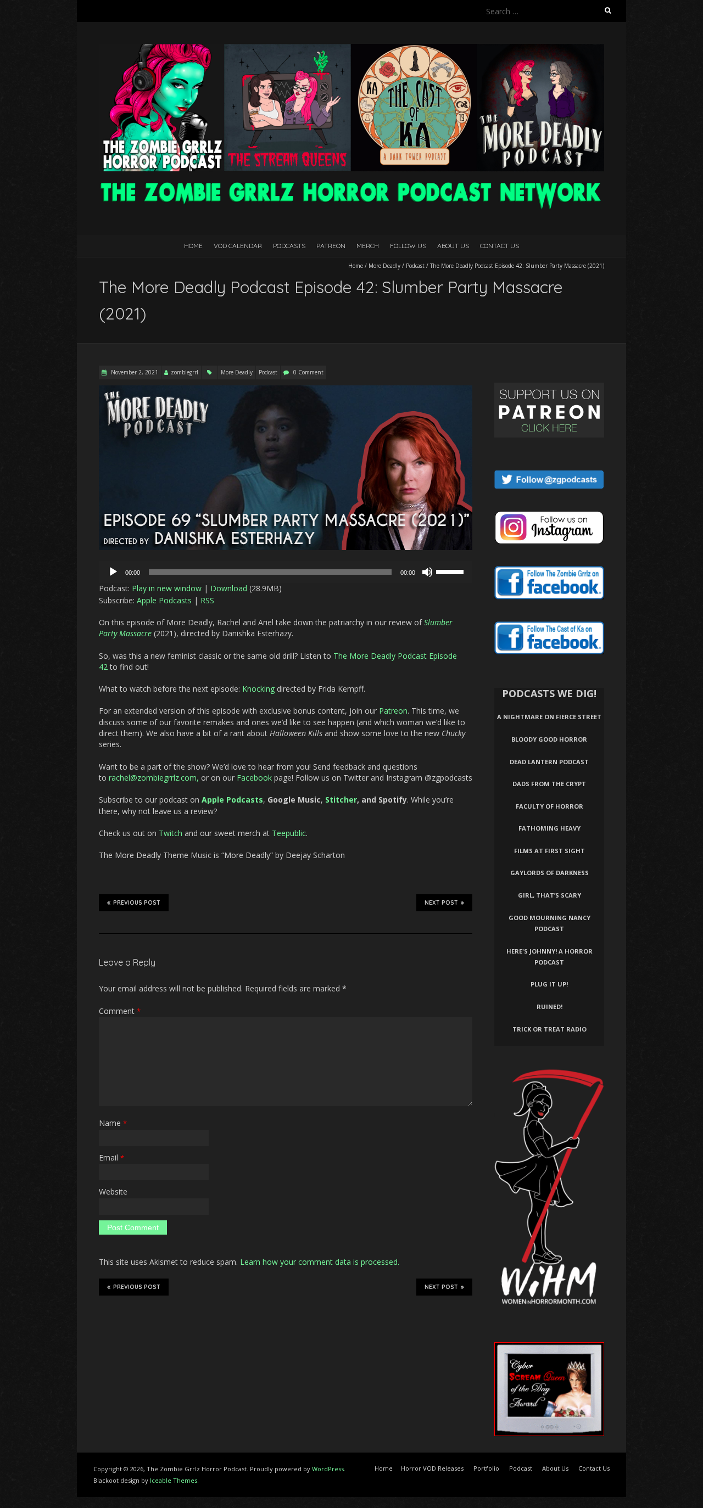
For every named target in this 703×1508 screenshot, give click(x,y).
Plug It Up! (549, 984)
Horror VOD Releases (432, 1468)
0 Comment (308, 372)
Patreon (330, 246)
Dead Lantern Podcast (549, 762)
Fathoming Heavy (549, 828)
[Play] (113, 572)
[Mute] (427, 572)
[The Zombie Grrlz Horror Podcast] (351, 49)
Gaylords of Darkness (549, 872)
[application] (285, 572)
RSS (207, 600)
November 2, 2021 (133, 372)
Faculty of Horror (549, 806)
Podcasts (289, 246)
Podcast (415, 266)
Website (113, 1191)
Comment (120, 1011)
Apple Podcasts (164, 600)
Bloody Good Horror (549, 739)
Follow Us (408, 246)
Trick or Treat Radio (549, 1029)
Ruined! (549, 1006)
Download (228, 588)
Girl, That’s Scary (549, 895)
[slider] (451, 571)
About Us (453, 246)
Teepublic (289, 833)
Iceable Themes (173, 1480)
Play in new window (167, 588)
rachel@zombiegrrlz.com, (154, 777)
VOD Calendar (238, 246)
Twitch (170, 833)
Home (193, 246)
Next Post (441, 902)
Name (113, 1123)
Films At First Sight (549, 851)
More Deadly (384, 266)
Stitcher (341, 799)
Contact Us (499, 246)
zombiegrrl (184, 372)
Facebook (254, 777)
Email (111, 1157)
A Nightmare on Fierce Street (549, 717)
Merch (367, 246)
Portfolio (486, 1468)
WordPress (328, 1469)
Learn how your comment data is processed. (319, 1262)
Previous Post (136, 902)
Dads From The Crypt (549, 784)
